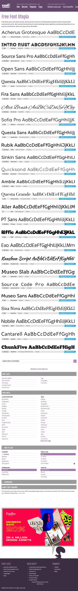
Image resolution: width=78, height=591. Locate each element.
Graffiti (43, 420)
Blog (55, 571)
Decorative (44, 413)
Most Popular (6, 381)
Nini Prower (18, 237)
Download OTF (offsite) (67, 37)
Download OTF (70, 61)
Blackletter (5, 399)
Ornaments (44, 439)
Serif (3, 432)
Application (5, 461)
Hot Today (5, 383)
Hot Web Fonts (6, 385)
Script (3, 429)
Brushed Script (45, 409)
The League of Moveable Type (25, 351)
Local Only (5, 472)
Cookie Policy (33, 580)
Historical (44, 427)
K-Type (20, 161)
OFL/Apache (5, 464)
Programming (6, 422)
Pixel (3, 420)
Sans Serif (5, 427)
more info (22, 493)
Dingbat (4, 406)
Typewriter (5, 439)
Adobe (23, 61)
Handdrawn (5, 413)
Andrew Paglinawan (23, 174)
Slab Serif (4, 434)
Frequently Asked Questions (37, 567)
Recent (25, 6)
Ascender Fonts (22, 73)
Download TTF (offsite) (67, 237)
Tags (40, 6)
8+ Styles (43, 459)
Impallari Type (24, 264)
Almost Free (5, 388)
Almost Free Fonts (9, 571)
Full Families (44, 463)
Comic (4, 404)
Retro (3, 425)
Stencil (4, 436)
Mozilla (19, 99)
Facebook (57, 569)
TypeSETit (20, 112)
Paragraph (44, 404)
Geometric (44, 418)
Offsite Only (5, 474)
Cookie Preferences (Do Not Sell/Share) (40, 583)
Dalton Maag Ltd (19, 211)
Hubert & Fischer (20, 149)
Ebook (4, 459)
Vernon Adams (19, 326)
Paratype (19, 224)
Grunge (4, 411)
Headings (43, 402)
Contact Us (32, 571)
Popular (33, 6)
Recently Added (6, 378)
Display (4, 409)
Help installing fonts (35, 569)
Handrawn (44, 425)
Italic (42, 434)
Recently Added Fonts (10, 567)
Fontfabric (20, 48)
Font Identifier (68, 7)
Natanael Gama (19, 250)
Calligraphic (5, 402)
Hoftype (20, 313)
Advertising (32, 573)
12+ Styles (44, 461)
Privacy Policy (33, 578)
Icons (42, 429)
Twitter (56, 567)
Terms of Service (34, 576)
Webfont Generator (54, 7)
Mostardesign (21, 124)
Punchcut (18, 186)
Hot (18, 6)
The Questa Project (21, 86)
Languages (44, 381)
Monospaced (6, 415)
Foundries (44, 383)
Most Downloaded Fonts (11, 569)
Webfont (4, 457)
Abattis (19, 339)
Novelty (4, 418)
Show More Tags (46, 441)
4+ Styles (43, 456)
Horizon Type (26, 37)
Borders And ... (45, 406)
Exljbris (21, 276)
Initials (43, 432)
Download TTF (70, 73)
